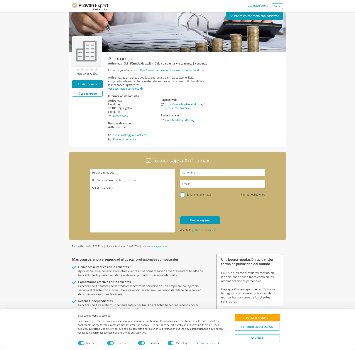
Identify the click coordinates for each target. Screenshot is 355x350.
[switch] (110, 343)
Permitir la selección (257, 326)
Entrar (277, 6)
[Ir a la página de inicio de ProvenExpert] (90, 7)
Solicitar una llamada (199, 194)
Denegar (257, 338)
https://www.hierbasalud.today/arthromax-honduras (171, 70)
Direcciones (120, 116)
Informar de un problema (154, 246)
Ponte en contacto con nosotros (256, 15)
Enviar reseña (87, 84)
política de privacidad (204, 230)
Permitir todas (257, 317)
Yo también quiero (257, 6)
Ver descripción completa (123, 88)
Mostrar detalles (205, 343)
